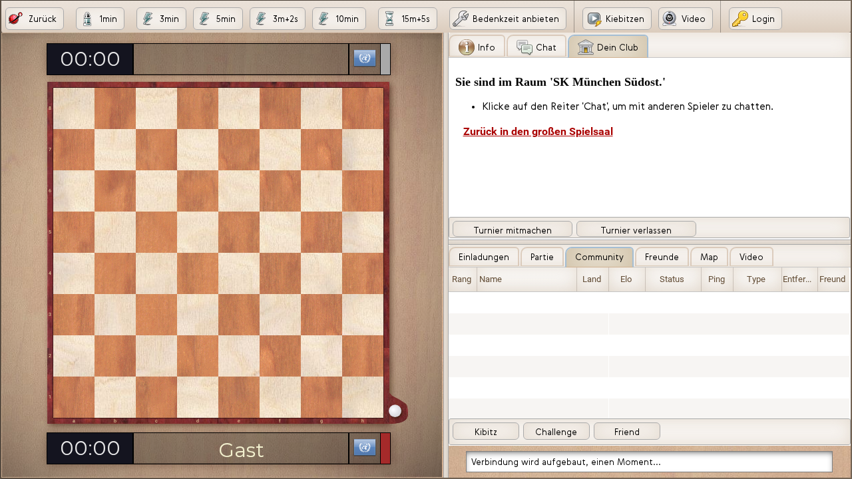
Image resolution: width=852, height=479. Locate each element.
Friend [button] (627, 432)
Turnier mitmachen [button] (512, 230)
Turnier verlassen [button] (636, 230)
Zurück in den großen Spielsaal (538, 132)
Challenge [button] (556, 432)
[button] (34, 18)
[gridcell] (463, 302)
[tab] (477, 46)
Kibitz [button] (486, 432)
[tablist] (650, 136)
